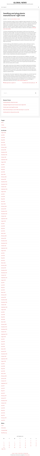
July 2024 (2, 194)
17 (30, 444)
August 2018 (3, 361)
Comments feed (4, 430)
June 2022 (3, 255)
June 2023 (3, 226)
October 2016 (3, 403)
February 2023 (3, 235)
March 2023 (3, 233)
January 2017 (3, 398)
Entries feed (3, 427)
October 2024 (3, 186)
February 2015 (3, 417)
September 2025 (4, 159)
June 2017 (3, 388)
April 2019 (3, 346)
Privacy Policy (3, 127)
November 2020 (4, 302)
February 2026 (3, 147)
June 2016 (3, 408)
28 (14, 447)
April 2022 (3, 260)
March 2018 (3, 373)
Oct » (5, 448)
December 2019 (4, 326)
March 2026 (3, 144)
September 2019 (4, 334)
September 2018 (4, 358)
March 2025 (3, 174)
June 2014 (3, 420)
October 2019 (3, 331)
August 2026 (3, 132)
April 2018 (3, 371)
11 (36, 442)
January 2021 (3, 297)
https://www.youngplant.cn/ (23, 80)
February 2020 (3, 324)
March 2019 (3, 348)
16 (25, 444)
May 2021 (3, 287)
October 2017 (3, 380)
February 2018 (3, 376)
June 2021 (3, 285)
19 (3, 445)
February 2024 (3, 206)
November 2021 (4, 272)
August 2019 (3, 336)
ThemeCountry (27, 454)
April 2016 (3, 412)
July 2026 (2, 135)
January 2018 (3, 378)
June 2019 (3, 341)
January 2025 (3, 179)
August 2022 (3, 250)
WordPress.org (4, 432)
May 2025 (3, 169)
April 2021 (3, 289)
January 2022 (3, 267)
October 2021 (3, 275)
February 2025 (3, 176)
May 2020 (3, 317)
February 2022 (3, 265)
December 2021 (4, 270)
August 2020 (3, 309)
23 (25, 445)
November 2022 (4, 243)
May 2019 (3, 344)
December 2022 (4, 240)
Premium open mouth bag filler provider (10, 107)
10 (30, 442)
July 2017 (2, 385)
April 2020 (3, 319)
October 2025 (3, 157)
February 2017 (3, 395)
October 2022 (3, 245)
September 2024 (4, 189)
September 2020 (4, 307)
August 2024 (3, 191)
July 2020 (2, 312)
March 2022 (3, 262)
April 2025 (3, 171)
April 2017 (3, 393)
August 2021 (3, 280)
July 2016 (2, 405)
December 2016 (4, 400)
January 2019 (3, 351)
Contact (2, 124)
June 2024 (3, 196)
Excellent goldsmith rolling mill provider (10, 102)
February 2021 (3, 294)
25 (36, 445)
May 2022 (3, 258)
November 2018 (4, 353)
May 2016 (3, 410)
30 (25, 447)
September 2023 (4, 218)
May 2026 (3, 139)
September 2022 (4, 248)
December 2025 (4, 152)
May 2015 (3, 415)
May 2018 (3, 368)
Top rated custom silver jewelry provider (29, 82)
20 (9, 445)
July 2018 (2, 363)
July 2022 (2, 253)
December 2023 (4, 211)
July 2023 (2, 223)
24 (30, 445)
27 (9, 447)
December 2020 (4, 299)
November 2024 (4, 184)
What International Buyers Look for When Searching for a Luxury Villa (16, 109)
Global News (20, 2)
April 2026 (3, 142)
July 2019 (2, 339)
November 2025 (4, 154)
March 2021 (3, 292)
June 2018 (3, 366)
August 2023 (3, 221)
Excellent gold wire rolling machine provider (11, 112)
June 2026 (3, 137)
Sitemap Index (26, 453)
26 (3, 447)
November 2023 (4, 213)
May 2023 (3, 228)
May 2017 (3, 390)
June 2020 (3, 314)
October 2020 (3, 304)
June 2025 (3, 167)
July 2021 (2, 282)
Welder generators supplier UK (10, 82)
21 (14, 445)
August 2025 (3, 162)
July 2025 (2, 164)
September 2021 (4, 277)
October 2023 (3, 216)
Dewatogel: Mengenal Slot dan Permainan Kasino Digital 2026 (14, 104)
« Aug (2, 448)
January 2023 (3, 238)
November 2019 (4, 329)
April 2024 (3, 201)
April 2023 (3, 230)
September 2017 (4, 383)
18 (36, 444)
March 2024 (3, 203)
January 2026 (3, 149)
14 (14, 444)
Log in (2, 425)
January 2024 (3, 208)
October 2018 (3, 356)
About (2, 122)
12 (3, 444)
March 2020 (3, 321)
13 (9, 444)
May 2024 (3, 199)
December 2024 (4, 181)
